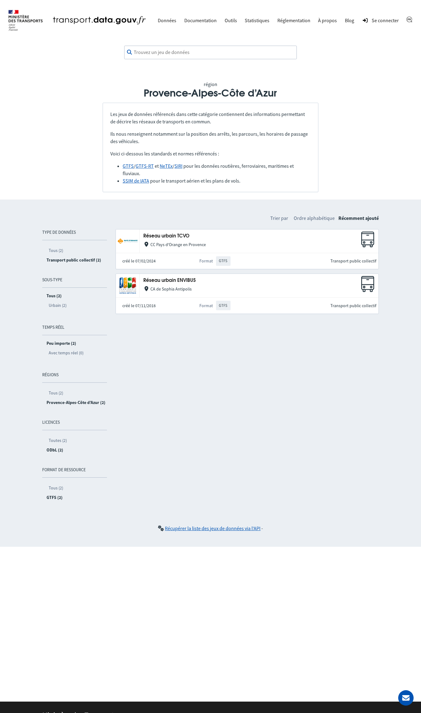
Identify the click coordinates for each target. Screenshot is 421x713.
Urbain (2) (58, 305)
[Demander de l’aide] (406, 698)
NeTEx (166, 166)
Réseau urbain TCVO (166, 236)
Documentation (200, 20)
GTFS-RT (145, 166)
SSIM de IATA (136, 181)
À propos (327, 20)
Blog (349, 20)
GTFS (128, 166)
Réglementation (293, 20)
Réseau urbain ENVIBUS (169, 280)
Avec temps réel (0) (66, 353)
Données (167, 20)
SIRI (178, 166)
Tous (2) (56, 250)
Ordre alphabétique (314, 218)
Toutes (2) (58, 440)
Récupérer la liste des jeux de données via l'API (212, 528)
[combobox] (210, 52)
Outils (231, 20)
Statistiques (257, 20)
